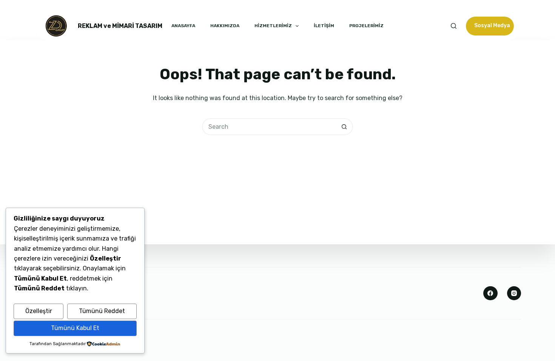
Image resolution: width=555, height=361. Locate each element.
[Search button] (344, 126)
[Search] (453, 26)
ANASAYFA (183, 25)
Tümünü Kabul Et (75, 328)
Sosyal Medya (492, 25)
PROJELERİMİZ (366, 25)
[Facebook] (490, 293)
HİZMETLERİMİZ (273, 25)
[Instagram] (514, 293)
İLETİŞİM (324, 25)
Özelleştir (38, 311)
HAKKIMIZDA (224, 25)
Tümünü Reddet (102, 311)
